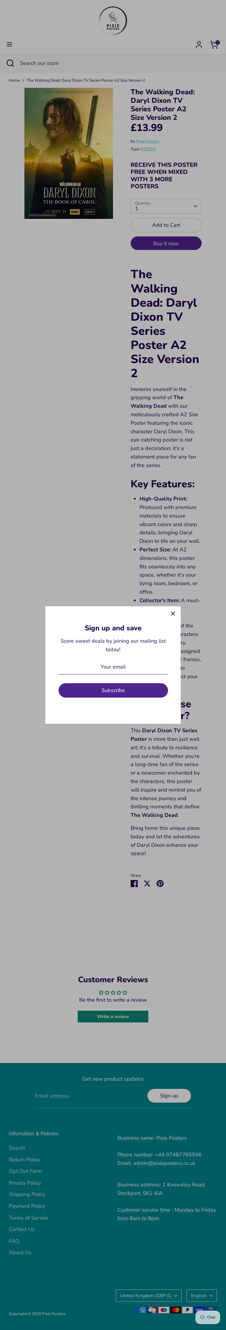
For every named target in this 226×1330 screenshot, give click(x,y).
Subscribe (113, 690)
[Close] (173, 613)
